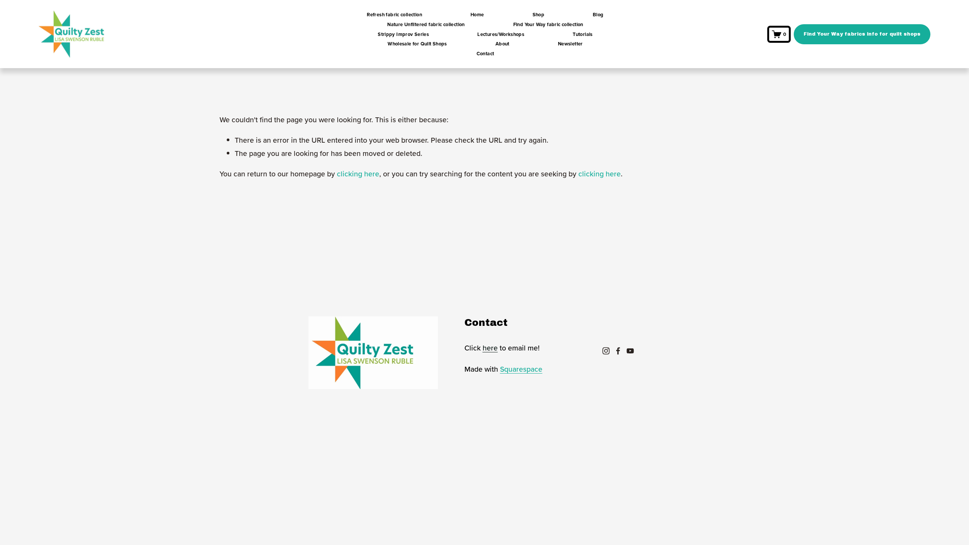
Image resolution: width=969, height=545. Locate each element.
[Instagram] (606, 351)
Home (477, 14)
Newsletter (570, 43)
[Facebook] (618, 351)
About (502, 43)
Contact (485, 53)
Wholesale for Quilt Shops (417, 43)
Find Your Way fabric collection (548, 24)
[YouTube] (630, 351)
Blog (598, 14)
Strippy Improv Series (403, 34)
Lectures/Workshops (500, 34)
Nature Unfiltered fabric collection (426, 24)
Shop (539, 14)
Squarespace (521, 369)
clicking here (358, 173)
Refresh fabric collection (394, 14)
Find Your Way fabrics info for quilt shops (862, 34)
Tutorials (583, 34)
